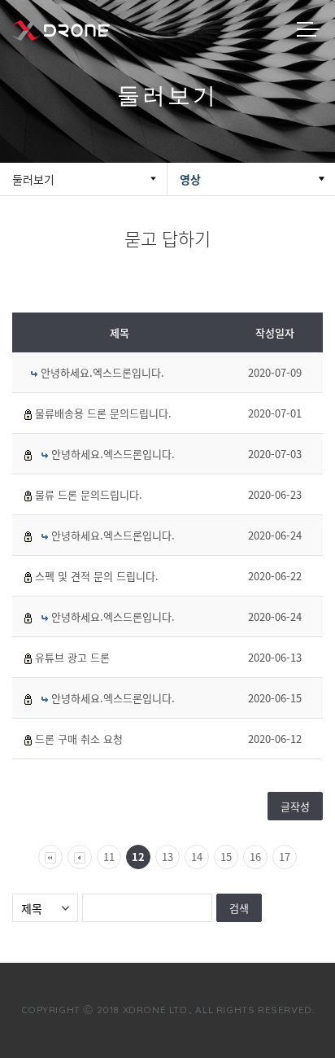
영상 (190, 179)
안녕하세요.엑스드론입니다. (102, 372)
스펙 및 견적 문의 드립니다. (97, 576)
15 (226, 856)
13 (167, 856)
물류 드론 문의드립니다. (88, 494)
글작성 (295, 806)
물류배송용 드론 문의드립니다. (103, 413)
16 (255, 856)
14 (196, 856)
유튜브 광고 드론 (72, 657)
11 (109, 856)
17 (284, 856)
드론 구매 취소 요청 (79, 738)
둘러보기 (33, 179)
